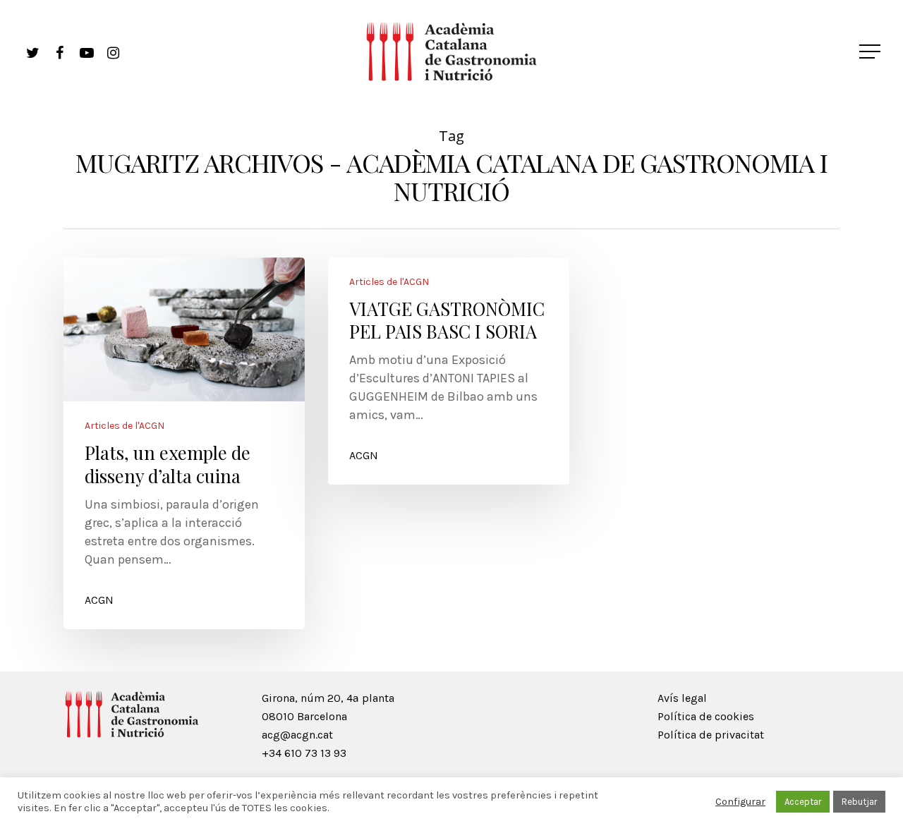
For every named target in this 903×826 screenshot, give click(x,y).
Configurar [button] (740, 802)
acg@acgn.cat (297, 734)
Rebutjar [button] (859, 801)
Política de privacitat (710, 734)
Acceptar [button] (802, 801)
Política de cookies (705, 716)
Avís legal (682, 698)
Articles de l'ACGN (124, 426)
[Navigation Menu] (871, 51)
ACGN (99, 600)
